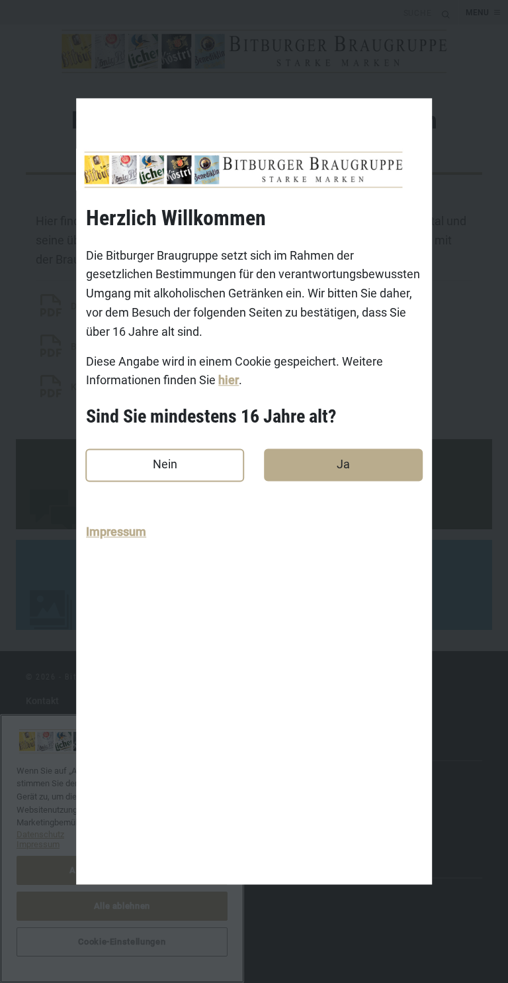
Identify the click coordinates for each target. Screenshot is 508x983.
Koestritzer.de (55, 818)
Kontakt (42, 701)
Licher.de (45, 838)
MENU (477, 12)
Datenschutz (52, 742)
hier (228, 381)
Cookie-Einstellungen (71, 935)
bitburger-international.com (85, 914)
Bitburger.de (52, 777)
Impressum (116, 532)
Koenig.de (47, 797)
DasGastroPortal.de (67, 894)
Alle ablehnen (122, 906)
